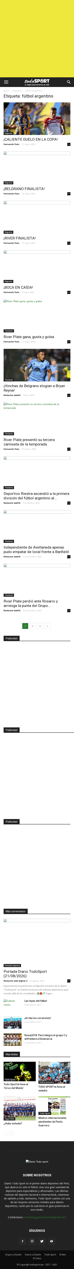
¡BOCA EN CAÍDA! (18, 287)
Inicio (6, 90)
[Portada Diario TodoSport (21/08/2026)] (37, 943)
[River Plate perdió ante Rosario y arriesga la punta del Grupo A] (37, 580)
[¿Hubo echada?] (20, 1108)
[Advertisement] (37, 39)
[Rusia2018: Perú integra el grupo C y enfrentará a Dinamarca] (13, 1039)
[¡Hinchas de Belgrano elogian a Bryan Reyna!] (37, 365)
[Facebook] (22, 1241)
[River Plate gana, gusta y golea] (37, 315)
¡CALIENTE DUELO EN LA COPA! (31, 139)
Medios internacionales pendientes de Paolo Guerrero (52, 1122)
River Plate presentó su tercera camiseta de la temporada (29, 442)
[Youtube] (51, 1241)
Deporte (8, 133)
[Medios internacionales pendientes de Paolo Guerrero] (54, 1105)
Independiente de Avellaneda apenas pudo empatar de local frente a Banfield (36, 549)
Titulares (9, 331)
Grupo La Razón (13, 1254)
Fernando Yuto (11, 144)
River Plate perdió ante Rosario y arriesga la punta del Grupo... (31, 603)
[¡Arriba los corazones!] (13, 1022)
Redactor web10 (12, 503)
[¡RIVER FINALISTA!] (37, 217)
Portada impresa (12, 965)
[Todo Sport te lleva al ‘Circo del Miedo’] (20, 1071)
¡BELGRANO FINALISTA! (24, 189)
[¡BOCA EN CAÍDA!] (37, 266)
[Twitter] (41, 1241)
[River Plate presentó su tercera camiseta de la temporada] (37, 418)
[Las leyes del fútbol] (13, 1005)
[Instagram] (32, 1241)
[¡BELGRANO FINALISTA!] (37, 167)
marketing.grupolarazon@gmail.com (45, 1217)
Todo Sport (10, 1079)
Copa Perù (9, 1119)
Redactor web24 (12, 395)
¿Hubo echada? (13, 1123)
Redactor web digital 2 (15, 980)
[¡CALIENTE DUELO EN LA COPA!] (37, 118)
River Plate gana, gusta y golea (29, 337)
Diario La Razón (33, 1254)
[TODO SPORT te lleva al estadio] (54, 1073)
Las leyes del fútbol (35, 1000)
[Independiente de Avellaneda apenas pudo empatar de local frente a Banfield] (37, 526)
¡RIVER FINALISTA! (20, 238)
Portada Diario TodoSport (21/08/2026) (25, 973)
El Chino (37, 1258)
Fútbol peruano (47, 1082)
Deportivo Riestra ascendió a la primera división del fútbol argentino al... (36, 495)
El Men (62, 1254)
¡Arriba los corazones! (37, 1018)
